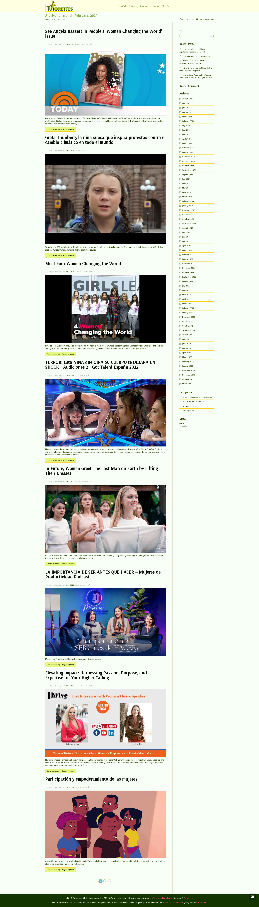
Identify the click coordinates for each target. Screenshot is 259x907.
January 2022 (187, 312)
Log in (181, 423)
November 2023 (188, 214)
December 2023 (188, 210)
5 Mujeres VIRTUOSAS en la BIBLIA (196, 56)
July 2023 (186, 232)
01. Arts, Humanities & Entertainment (198, 397)
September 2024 (189, 170)
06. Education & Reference (193, 402)
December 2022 (188, 263)
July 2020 (186, 339)
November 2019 (188, 375)
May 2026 (186, 112)
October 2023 (188, 219)
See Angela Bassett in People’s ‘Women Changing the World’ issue (103, 33)
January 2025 (187, 152)
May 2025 (186, 134)
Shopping (144, 6)
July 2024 (186, 179)
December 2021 (188, 317)
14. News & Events (81, 44)
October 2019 (187, 379)
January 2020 (187, 366)
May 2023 (186, 241)
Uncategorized (80, 151)
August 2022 (187, 281)
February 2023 (188, 255)
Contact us (188, 898)
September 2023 (189, 223)
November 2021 (188, 321)
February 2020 (188, 361)
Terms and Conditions (163, 898)
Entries (183, 426)
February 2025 (188, 148)
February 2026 (188, 121)
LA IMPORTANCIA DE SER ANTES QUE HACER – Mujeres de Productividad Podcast (103, 574)
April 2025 (186, 139)
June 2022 (186, 290)
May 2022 (186, 295)
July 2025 (186, 125)
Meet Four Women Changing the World (83, 263)
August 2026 (187, 99)
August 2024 (187, 174)
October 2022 (188, 272)
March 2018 (186, 384)
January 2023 (187, 259)
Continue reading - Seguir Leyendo (60, 129)
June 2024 (186, 183)
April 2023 (186, 246)
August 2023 (187, 228)
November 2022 (188, 268)
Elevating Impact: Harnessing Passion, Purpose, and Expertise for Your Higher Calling (96, 675)
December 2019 (188, 370)
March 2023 (187, 250)
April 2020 (186, 352)
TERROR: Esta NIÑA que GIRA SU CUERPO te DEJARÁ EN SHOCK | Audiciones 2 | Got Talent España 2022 (100, 364)
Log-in (156, 6)
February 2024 (188, 201)
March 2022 (187, 304)
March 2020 (187, 357)
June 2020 (186, 344)
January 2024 (187, 206)
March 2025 (187, 143)
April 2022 (186, 299)
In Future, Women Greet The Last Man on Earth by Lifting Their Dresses (101, 470)
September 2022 (189, 277)
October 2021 (187, 326)
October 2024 (188, 165)
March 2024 (187, 197)
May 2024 (186, 188)
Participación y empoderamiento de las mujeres (91, 779)
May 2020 (186, 348)
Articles (133, 6)
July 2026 (186, 103)
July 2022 (186, 286)
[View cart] (163, 6)
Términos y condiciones (173, 902)
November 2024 (188, 161)
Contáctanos (200, 902)
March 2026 (187, 117)
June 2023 (186, 237)
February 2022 (188, 308)
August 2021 (187, 335)
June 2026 (186, 108)
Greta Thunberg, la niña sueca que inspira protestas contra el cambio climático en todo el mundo (105, 139)
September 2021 (188, 330)
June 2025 (186, 130)
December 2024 (188, 157)
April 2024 (186, 192)
